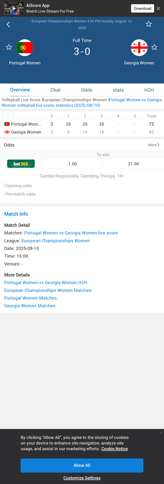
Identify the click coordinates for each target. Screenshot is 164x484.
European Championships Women (55, 240)
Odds (9, 145)
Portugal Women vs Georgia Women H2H (45, 282)
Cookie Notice (114, 448)
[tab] (20, 89)
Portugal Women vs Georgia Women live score (71, 233)
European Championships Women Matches (47, 290)
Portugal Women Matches (30, 298)
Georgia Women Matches (29, 305)
